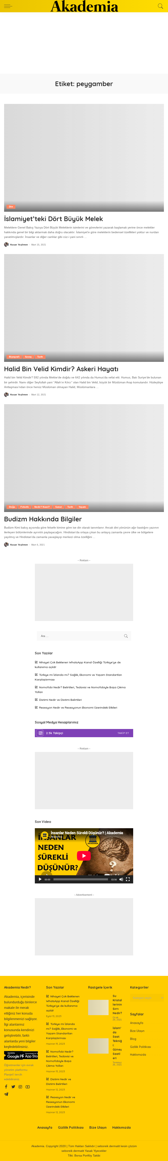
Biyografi (14, 357)
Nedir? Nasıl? (42, 507)
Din (11, 206)
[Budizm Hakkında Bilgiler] (84, 458)
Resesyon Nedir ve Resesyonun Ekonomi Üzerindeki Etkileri (78, 707)
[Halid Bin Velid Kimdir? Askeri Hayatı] (84, 308)
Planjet (8, 1074)
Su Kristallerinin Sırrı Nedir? (117, 1004)
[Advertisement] (84, 43)
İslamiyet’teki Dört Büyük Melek (53, 219)
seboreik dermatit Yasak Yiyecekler (84, 1150)
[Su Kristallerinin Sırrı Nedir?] (98, 1007)
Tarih (40, 357)
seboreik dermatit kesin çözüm (117, 1146)
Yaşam (82, 507)
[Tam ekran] (128, 879)
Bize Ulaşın (137, 1031)
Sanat (58, 507)
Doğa (12, 507)
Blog (133, 1039)
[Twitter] (13, 1087)
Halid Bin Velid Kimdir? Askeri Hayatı (61, 369)
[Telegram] (6, 1094)
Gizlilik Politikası (140, 1047)
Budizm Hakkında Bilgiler (43, 519)
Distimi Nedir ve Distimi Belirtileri (60, 699)
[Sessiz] (121, 879)
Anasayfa (136, 1023)
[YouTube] (28, 1087)
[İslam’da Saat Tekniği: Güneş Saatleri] (98, 1046)
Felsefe (24, 507)
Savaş (28, 357)
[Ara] (159, 6)
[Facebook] (6, 1087)
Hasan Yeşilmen (19, 245)
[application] (84, 855)
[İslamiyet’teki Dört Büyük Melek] (84, 158)
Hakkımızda (138, 1054)
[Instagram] (84, 733)
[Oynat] (40, 879)
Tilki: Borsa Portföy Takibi (84, 1155)
